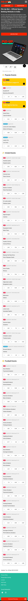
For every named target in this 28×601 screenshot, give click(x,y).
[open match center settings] (24, 65)
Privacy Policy (4, 575)
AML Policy (3, 584)
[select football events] (15, 67)
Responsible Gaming (6, 577)
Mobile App (7, 20)
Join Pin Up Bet (14, 34)
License (3, 579)
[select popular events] (6, 66)
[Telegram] (2, 592)
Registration (20, 5)
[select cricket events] (10, 66)
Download (7, 5)
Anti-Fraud (3, 582)
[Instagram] (5, 592)
